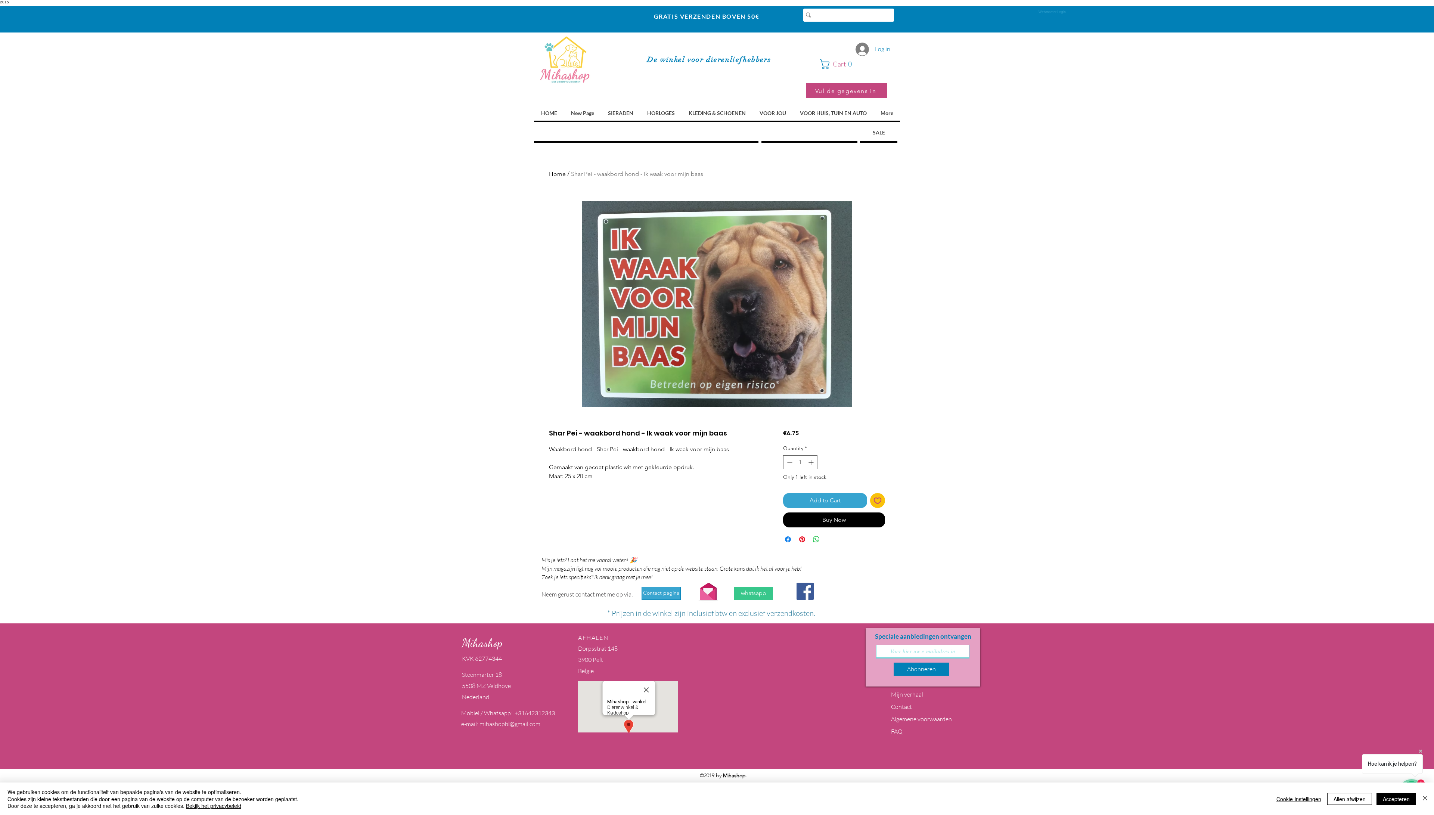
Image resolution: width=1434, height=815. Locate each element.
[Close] (1425, 798)
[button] (853, 64)
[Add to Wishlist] (877, 500)
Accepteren (1396, 799)
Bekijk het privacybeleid (213, 805)
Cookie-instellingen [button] (1298, 799)
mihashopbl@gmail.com (509, 724)
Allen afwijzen (1350, 799)
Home (557, 173)
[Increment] (811, 462)
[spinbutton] (800, 462)
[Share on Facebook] (787, 539)
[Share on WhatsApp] (816, 539)
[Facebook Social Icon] (805, 591)
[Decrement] (789, 462)
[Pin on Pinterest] (802, 539)
